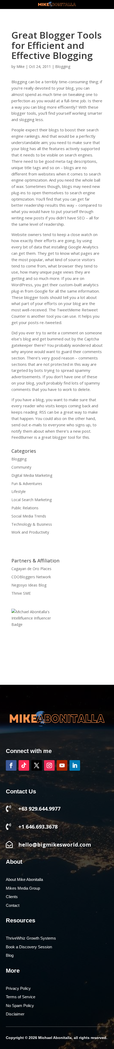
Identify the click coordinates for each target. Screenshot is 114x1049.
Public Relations (24, 507)
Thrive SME (21, 593)
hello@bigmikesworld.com (54, 844)
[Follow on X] (36, 765)
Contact (12, 905)
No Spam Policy (20, 1006)
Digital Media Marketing (31, 475)
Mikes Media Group (23, 888)
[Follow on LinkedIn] (74, 765)
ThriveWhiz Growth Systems (31, 938)
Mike (20, 66)
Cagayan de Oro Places (31, 568)
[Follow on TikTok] (24, 765)
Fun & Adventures (26, 483)
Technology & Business (31, 524)
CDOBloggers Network (31, 576)
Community (21, 467)
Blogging (62, 66)
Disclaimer (15, 1014)
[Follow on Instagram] (49, 765)
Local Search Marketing (31, 499)
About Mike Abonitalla (24, 879)
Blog (10, 955)
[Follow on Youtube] (62, 765)
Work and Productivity (30, 532)
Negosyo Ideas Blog (28, 585)
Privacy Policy (18, 988)
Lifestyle (18, 491)
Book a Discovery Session (29, 947)
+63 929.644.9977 (39, 808)
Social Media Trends (28, 516)
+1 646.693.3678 (38, 826)
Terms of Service (20, 997)
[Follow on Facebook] (11, 765)
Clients (12, 897)
